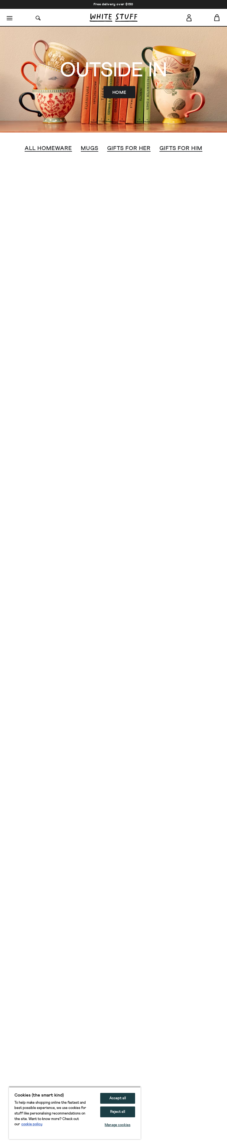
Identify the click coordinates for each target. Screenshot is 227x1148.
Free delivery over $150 (113, 4)
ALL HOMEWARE (48, 148)
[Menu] (10, 17)
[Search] (38, 18)
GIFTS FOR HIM (180, 148)
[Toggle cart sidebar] (217, 17)
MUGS (89, 148)
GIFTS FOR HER (129, 148)
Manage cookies (117, 1125)
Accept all (117, 1098)
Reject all (117, 1112)
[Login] (189, 17)
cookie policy (31, 1124)
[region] (75, 1113)
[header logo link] (113, 18)
